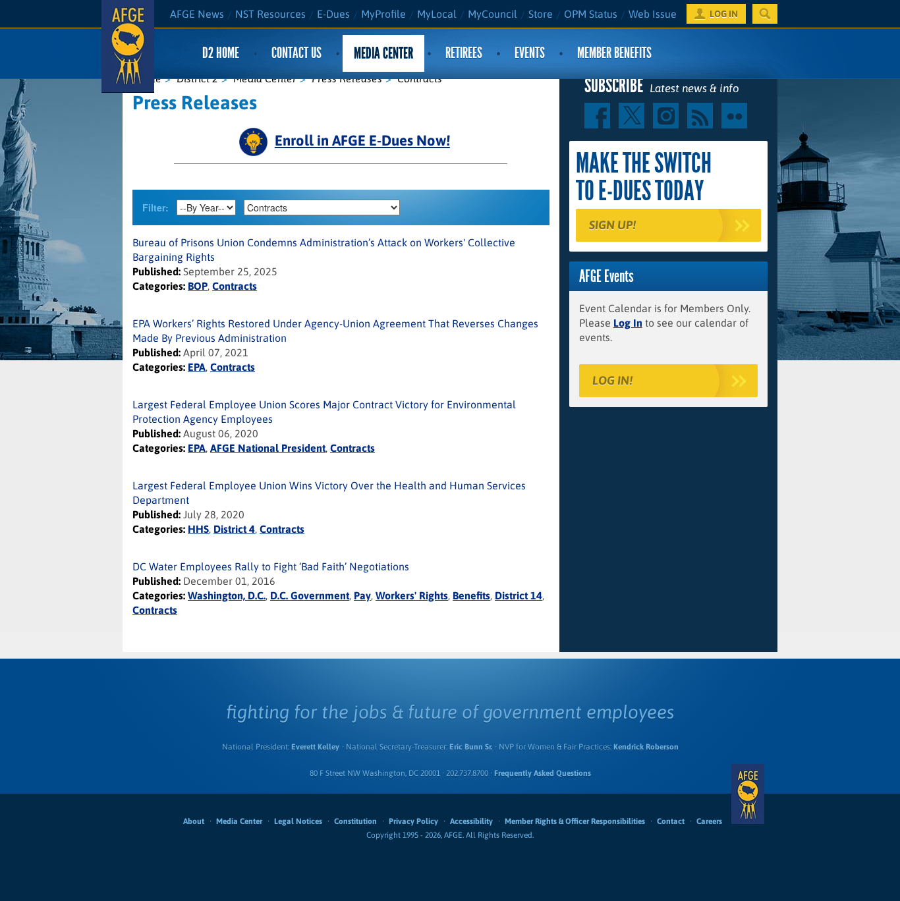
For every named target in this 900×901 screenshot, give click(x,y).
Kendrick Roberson (646, 746)
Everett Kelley (315, 746)
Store (540, 14)
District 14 (518, 595)
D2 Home (220, 53)
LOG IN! (612, 380)
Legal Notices (298, 821)
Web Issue (653, 14)
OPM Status (590, 14)
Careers (709, 821)
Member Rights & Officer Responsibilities (575, 821)
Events (530, 53)
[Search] (764, 14)
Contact (671, 821)
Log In (627, 323)
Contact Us (296, 53)
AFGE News (197, 14)
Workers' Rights (412, 595)
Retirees (463, 53)
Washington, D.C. (227, 595)
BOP (198, 286)
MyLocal (437, 14)
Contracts (234, 286)
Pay (362, 595)
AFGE (748, 794)
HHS (198, 529)
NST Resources (270, 14)
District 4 (234, 529)
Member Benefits (614, 53)
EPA (197, 367)
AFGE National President (267, 448)
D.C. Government (309, 595)
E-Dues (333, 14)
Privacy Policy (413, 821)
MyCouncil (492, 14)
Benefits (471, 595)
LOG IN (724, 14)
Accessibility (471, 821)
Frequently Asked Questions (542, 773)
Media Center (383, 53)
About (193, 821)
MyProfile (383, 14)
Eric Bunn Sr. (470, 746)
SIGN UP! (612, 225)
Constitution (355, 821)
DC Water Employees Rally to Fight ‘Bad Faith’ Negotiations (270, 566)
